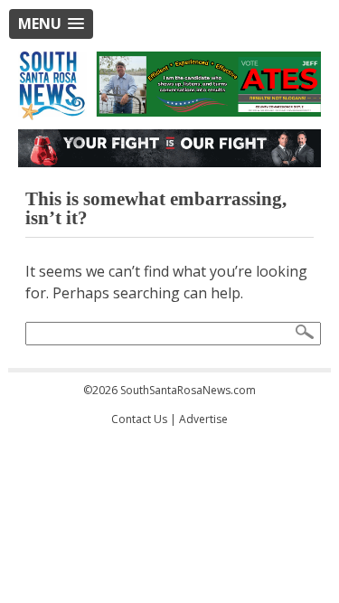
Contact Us (139, 419)
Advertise (203, 419)
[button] (51, 24)
